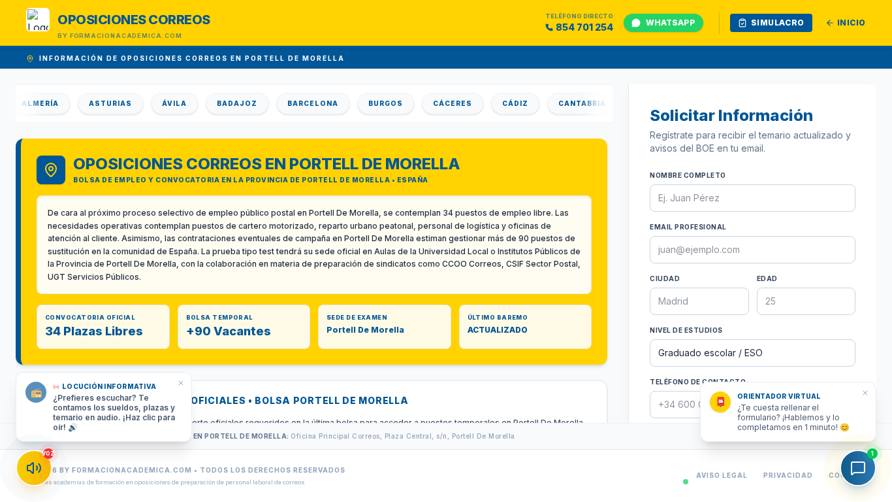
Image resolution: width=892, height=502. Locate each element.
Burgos (376, 103)
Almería (31, 103)
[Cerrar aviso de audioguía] (180, 383)
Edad (767, 278)
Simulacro (777, 22)
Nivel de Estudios (686, 330)
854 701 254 (584, 27)
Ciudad (665, 278)
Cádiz (506, 103)
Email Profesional (688, 227)
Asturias (101, 103)
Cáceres (443, 103)
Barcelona (303, 103)
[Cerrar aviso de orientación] (865, 392)
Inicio (851, 22)
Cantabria (573, 103)
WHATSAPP (670, 22)
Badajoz (228, 103)
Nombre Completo (688, 175)
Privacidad (788, 475)
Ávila (165, 103)
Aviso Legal (722, 475)
